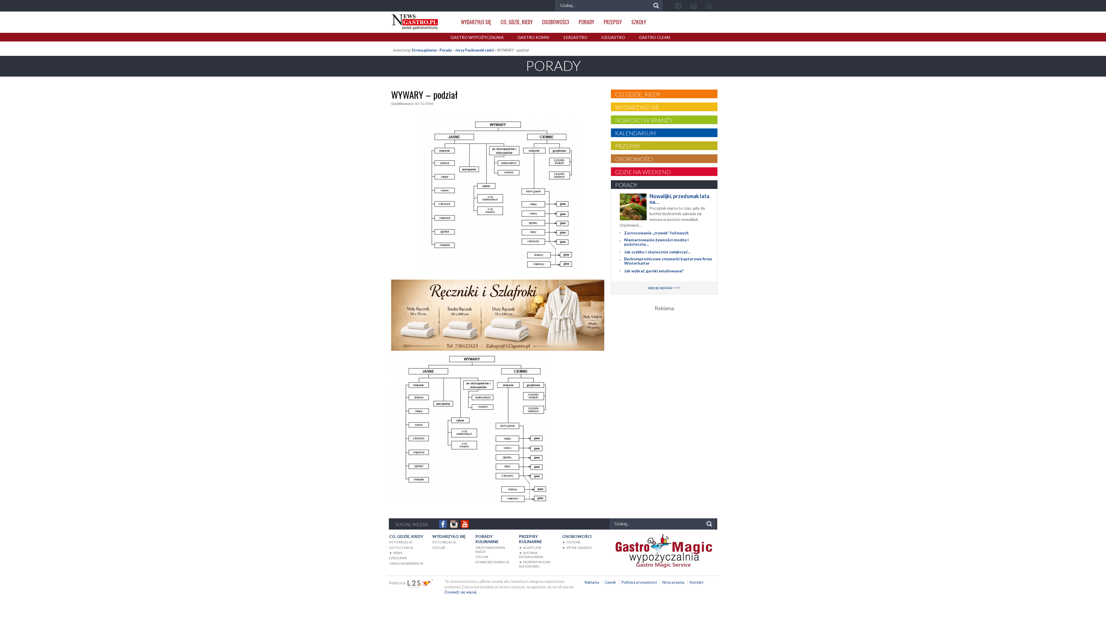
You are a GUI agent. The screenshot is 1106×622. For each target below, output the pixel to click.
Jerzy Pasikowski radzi (474, 50)
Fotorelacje (400, 542)
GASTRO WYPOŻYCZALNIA (477, 37)
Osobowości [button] (634, 159)
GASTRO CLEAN (654, 37)
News (397, 553)
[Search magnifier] (656, 5)
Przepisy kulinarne (530, 539)
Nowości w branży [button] (644, 120)
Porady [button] (626, 185)
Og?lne (438, 547)
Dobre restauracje (492, 562)
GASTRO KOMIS (533, 37)
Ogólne (573, 542)
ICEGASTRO (613, 37)
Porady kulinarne (487, 539)
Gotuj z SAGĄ (401, 547)
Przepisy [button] (627, 146)
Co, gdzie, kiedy (517, 22)
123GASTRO (575, 37)
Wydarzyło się (476, 22)
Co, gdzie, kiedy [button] (637, 94)
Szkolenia (398, 558)
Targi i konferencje (406, 563)
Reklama (592, 582)
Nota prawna (673, 582)
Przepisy (613, 22)
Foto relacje (444, 542)
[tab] (664, 94)
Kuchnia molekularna (531, 555)
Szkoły (638, 22)
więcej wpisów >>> (664, 287)
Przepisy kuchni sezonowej (534, 564)
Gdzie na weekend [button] (643, 172)
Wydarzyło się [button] (637, 107)
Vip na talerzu (579, 547)
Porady (586, 22)
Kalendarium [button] (635, 133)
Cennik (610, 582)
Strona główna (424, 50)
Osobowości (555, 22)
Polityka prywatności (639, 582)
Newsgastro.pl (414, 22)
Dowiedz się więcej (460, 592)
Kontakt (696, 582)
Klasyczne (532, 547)
